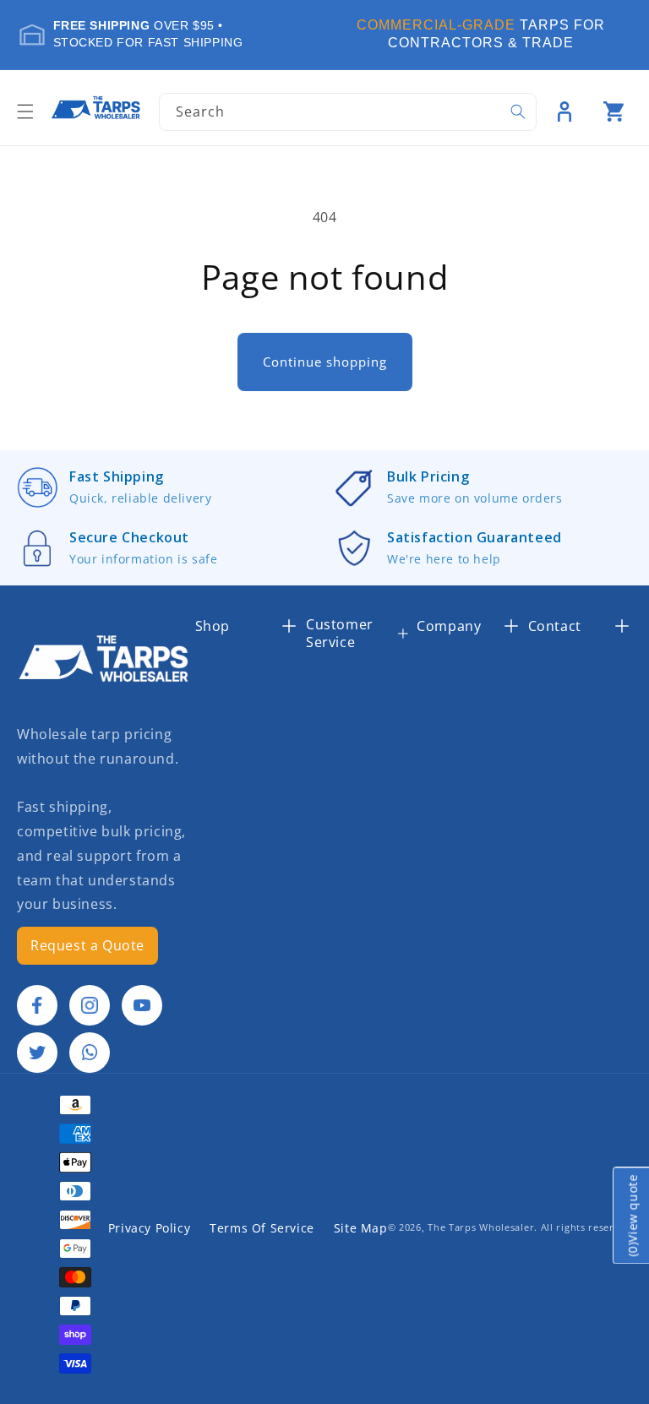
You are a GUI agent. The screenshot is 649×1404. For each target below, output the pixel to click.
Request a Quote (87, 945)
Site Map (361, 1228)
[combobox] (348, 112)
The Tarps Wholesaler (481, 1227)
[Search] (518, 111)
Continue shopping (325, 361)
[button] (25, 111)
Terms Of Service (262, 1228)
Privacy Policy (149, 1228)
